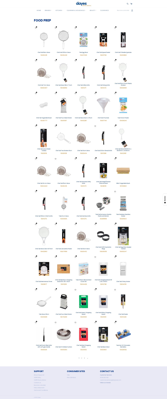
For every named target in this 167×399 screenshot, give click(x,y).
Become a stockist (123, 10)
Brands (48, 10)
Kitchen (59, 10)
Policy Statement (39, 388)
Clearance (104, 10)
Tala (68, 375)
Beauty (93, 10)
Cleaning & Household (76, 10)
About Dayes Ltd (39, 375)
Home (39, 10)
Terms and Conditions (41, 390)
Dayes (39, 397)
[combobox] (127, 4)
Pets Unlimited (71, 377)
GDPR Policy (37, 377)
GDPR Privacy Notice (40, 380)
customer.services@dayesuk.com (110, 380)
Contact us (37, 383)
